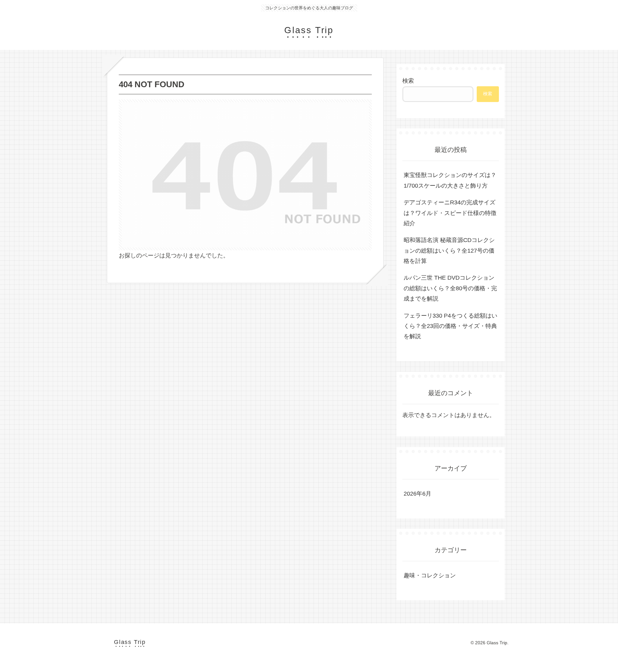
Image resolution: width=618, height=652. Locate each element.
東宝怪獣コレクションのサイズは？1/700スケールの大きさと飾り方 (450, 180)
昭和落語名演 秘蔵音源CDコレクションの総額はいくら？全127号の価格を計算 (449, 250)
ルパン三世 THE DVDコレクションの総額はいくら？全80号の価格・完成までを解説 (450, 288)
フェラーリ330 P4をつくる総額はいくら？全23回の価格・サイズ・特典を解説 (450, 326)
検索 (408, 81)
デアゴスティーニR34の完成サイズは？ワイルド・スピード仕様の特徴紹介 (450, 213)
